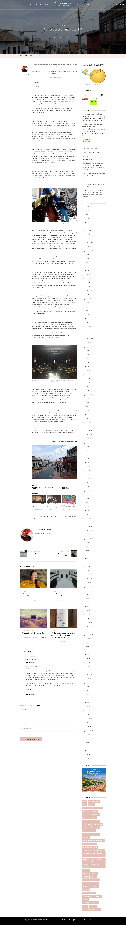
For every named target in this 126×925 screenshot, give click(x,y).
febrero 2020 (87, 519)
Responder (30, 662)
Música (93, 876)
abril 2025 (86, 271)
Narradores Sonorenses (90, 879)
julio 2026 (86, 211)
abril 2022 (86, 415)
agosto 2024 (86, 303)
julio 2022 (86, 403)
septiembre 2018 (88, 587)
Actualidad (38, 4)
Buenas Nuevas (93, 801)
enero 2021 (86, 475)
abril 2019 (86, 559)
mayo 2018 (86, 603)
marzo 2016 (86, 707)
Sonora (85, 899)
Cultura (46, 4)
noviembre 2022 (88, 387)
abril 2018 (86, 607)
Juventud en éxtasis (89, 843)
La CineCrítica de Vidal (90, 847)
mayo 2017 (86, 651)
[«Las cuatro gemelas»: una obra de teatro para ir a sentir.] (54, 499)
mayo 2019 (86, 555)
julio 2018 (86, 595)
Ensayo (85, 814)
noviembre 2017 (87, 627)
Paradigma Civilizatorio (90, 883)
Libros (101, 850)
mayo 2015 (86, 747)
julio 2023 (86, 355)
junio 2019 (86, 551)
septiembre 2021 (88, 443)
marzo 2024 (86, 323)
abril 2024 (86, 319)
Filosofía (95, 821)
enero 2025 (86, 283)
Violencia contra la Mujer (91, 909)
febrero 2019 (86, 567)
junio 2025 (86, 263)
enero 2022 (86, 427)
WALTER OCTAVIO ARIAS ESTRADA (93, 182)
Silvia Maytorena (25, 74)
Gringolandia (97, 824)
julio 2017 (86, 643)
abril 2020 (86, 511)
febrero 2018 (87, 615)
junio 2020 (86, 503)
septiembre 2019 (88, 539)
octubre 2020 (87, 487)
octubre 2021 (87, 439)
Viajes (34, 518)
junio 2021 (86, 455)
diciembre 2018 (87, 575)
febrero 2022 (87, 423)
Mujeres (85, 876)
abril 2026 (86, 223)
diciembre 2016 (87, 671)
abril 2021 (86, 463)
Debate (85, 811)
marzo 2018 (86, 611)
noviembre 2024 (88, 291)
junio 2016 (86, 695)
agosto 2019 (86, 543)
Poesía (96, 886)
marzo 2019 (86, 563)
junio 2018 (86, 599)
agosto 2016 (86, 687)
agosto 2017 (86, 639)
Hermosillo (86, 827)
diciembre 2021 (87, 431)
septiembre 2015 (88, 731)
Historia (96, 827)
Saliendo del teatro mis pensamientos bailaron (59, 595)
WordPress (63, 922)
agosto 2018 (86, 591)
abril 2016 (86, 703)
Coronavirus (87, 808)
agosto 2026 (86, 207)
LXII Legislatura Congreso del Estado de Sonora (92, 860)
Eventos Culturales (89, 817)
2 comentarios (69, 38)
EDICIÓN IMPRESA (89, 4)
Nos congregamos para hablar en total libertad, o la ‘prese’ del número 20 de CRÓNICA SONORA (94, 176)
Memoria (85, 870)
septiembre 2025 (88, 251)
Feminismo (86, 821)
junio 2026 (86, 215)
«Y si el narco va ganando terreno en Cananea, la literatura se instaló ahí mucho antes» (63, 635)
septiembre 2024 (88, 299)
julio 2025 (86, 259)
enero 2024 (86, 331)
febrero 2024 (87, 327)
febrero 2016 (86, 711)
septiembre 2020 (88, 491)
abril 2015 (86, 751)
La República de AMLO (89, 850)
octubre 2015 (87, 727)
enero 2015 (86, 759)
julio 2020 (86, 499)
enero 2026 (86, 235)
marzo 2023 (86, 371)
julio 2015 (85, 739)
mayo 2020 (86, 507)
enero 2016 (86, 715)
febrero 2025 (87, 279)
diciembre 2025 (87, 239)
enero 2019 (86, 571)
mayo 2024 (86, 315)
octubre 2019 (87, 535)
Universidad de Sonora (71, 516)
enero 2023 (86, 379)
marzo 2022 (86, 419)
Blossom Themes (89, 920)
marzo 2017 (86, 659)
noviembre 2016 (87, 675)
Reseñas (98, 896)
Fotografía (86, 824)
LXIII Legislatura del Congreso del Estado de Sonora (92, 854)
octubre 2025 (87, 247)
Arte (41, 516)
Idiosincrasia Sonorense (90, 834)
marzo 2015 (86, 755)
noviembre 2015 (87, 723)
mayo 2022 (86, 411)
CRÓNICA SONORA (61, 3)
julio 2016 (85, 691)
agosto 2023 (86, 351)
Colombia (45, 516)
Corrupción (98, 808)
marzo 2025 (86, 275)
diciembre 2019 (87, 527)
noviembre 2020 (88, 483)
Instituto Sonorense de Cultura (93, 840)
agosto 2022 (86, 399)
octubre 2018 (87, 583)
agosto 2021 (86, 447)
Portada (29, 4)
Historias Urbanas (88, 830)
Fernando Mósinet (30, 655)
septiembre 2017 (88, 635)
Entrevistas (94, 814)
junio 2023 (86, 359)
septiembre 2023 (88, 347)
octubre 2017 (87, 631)
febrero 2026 (87, 231)
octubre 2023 (87, 343)
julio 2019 (86, 547)
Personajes (86, 886)
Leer (42, 600)
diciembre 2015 (87, 719)
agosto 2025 (86, 255)
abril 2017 (86, 655)
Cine (84, 804)
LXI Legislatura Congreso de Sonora (92, 865)
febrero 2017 (86, 663)
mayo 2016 (86, 699)
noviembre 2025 (88, 243)
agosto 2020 (86, 495)
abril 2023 (86, 367)
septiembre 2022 (88, 395)
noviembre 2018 (87, 579)
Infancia (85, 837)
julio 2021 (86, 451)
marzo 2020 (86, 515)
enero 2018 (86, 619)
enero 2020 (86, 523)
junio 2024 (86, 311)
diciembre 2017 (87, 623)
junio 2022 (86, 407)
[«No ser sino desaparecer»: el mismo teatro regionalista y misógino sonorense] (39, 499)
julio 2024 (86, 307)
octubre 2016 (87, 679)
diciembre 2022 (87, 383)
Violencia (93, 906)
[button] (85, 97)
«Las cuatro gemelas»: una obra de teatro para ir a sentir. (54, 505)
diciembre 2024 (87, 287)
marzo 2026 (86, 227)
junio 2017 (86, 647)
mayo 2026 (86, 219)
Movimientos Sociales (89, 873)
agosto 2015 (86, 735)
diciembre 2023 (87, 335)
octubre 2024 (87, 295)
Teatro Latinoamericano (58, 516)
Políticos (86, 889)
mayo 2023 (86, 363)
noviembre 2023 (88, 339)
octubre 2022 (87, 391)
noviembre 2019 (87, 531)
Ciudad (91, 804)
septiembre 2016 (88, 683)
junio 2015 (86, 743)
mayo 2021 (86, 459)
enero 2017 (86, 667)
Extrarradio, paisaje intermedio (33, 633)
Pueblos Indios (87, 896)
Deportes (94, 811)
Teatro (50, 516)
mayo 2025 (86, 267)
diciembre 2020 (87, 479)
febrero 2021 (86, 471)
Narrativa (77, 4)
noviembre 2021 (87, 435)
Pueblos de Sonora (89, 893)
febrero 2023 (87, 375)
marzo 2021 (86, 467)
